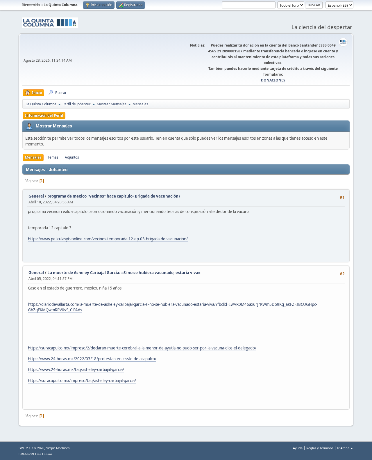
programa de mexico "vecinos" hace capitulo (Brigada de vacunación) (113, 196)
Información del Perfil (44, 115)
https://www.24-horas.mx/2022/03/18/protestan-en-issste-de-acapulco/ (92, 358)
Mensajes (33, 157)
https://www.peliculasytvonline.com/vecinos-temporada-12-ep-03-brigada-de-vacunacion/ (108, 238)
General (36, 196)
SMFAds (24, 454)
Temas (53, 157)
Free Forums (43, 454)
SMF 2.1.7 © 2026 (31, 448)
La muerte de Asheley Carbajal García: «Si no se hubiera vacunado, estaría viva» (124, 272)
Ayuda (298, 448)
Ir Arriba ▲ (345, 448)
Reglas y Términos (319, 448)
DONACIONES (273, 80)
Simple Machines (58, 448)
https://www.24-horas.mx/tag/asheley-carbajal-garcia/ (76, 369)
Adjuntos (72, 157)
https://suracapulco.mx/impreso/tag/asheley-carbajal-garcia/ (82, 380)
